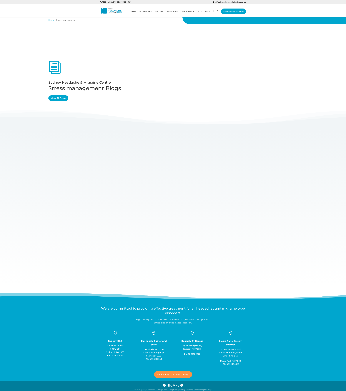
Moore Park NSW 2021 (230, 361)
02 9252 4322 (117, 355)
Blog (200, 11)
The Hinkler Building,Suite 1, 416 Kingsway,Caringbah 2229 (153, 352)
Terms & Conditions (195, 390)
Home (133, 11)
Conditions (186, 11)
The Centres (172, 11)
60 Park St (115, 349)
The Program (145, 11)
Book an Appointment (233, 11)
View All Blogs (58, 98)
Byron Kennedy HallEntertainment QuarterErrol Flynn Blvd (230, 352)
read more (108, 259)
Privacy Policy (179, 390)
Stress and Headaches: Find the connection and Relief (135, 248)
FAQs (207, 11)
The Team (159, 11)
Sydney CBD (115, 341)
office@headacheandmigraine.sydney (230, 2)
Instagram (217, 13)
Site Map (208, 390)
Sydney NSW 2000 (115, 352)
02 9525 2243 (155, 359)
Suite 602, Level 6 (115, 345)
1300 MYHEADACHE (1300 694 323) (116, 2)
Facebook (214, 13)
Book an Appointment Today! (173, 374)
